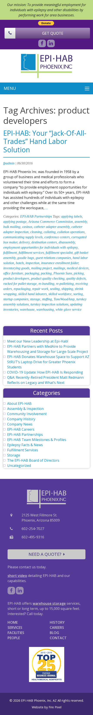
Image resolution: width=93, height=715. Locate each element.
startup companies (15, 299)
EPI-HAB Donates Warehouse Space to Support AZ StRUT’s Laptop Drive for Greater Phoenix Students (48, 361)
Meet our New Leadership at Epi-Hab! (37, 341)
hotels (20, 263)
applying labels (71, 216)
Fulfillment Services (22, 450)
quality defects (76, 278)
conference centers (57, 237)
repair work (40, 289)
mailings (59, 268)
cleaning (36, 232)
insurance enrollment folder (59, 263)
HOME (13, 622)
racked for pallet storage (20, 283)
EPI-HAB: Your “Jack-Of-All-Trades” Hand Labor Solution (44, 141)
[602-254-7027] (10, 33)
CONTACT (58, 638)
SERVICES (15, 627)
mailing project (41, 268)
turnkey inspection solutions (49, 304)
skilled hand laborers (32, 294)
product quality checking (47, 278)
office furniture (13, 273)
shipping (67, 289)
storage (35, 299)
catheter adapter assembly (52, 227)
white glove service (69, 309)
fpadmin (8, 163)
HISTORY (57, 622)
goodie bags (25, 258)
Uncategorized (19, 465)
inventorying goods (16, 268)
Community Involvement (27, 413)
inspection (32, 263)
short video (17, 575)
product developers (16, 278)
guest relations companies (53, 258)
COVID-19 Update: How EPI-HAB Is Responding (45, 372)
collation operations (71, 232)
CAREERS (57, 627)
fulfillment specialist (59, 252)
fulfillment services (31, 252)
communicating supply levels (23, 237)
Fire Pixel (55, 707)
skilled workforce (60, 294)
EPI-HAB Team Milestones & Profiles (36, 439)
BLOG (54, 632)
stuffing (47, 299)
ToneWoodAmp (64, 299)
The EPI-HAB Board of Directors (33, 460)
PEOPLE (14, 638)
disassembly (67, 242)
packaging (32, 273)
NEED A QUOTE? (45, 554)
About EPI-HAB (19, 403)
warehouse (27, 309)
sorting (78, 294)
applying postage (15, 221)
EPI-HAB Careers (20, 429)
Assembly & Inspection (25, 408)
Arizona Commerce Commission (50, 221)
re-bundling (46, 283)
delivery (24, 242)
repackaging (22, 289)
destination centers (44, 242)
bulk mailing (11, 227)
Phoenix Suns (62, 273)
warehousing (45, 309)
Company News (19, 424)
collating (50, 232)
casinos (27, 227)
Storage (13, 455)
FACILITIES (16, 632)
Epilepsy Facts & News (25, 444)
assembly (81, 221)
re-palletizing (65, 283)
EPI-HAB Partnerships (36, 216)
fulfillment (10, 252)
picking (79, 273)
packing (46, 273)
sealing (55, 289)
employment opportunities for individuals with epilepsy (40, 247)
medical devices (77, 268)
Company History (21, 419)
